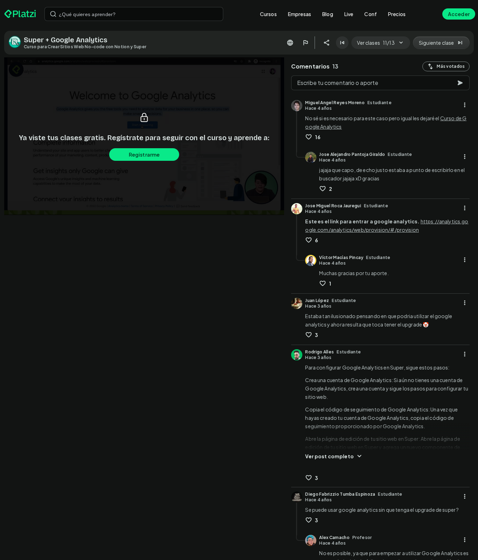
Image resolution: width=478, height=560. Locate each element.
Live (348, 14)
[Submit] (53, 13)
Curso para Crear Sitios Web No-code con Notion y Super (85, 46)
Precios (397, 14)
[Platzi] (20, 14)
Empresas (299, 14)
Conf (370, 14)
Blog (327, 14)
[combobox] (133, 14)
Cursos (268, 14)
